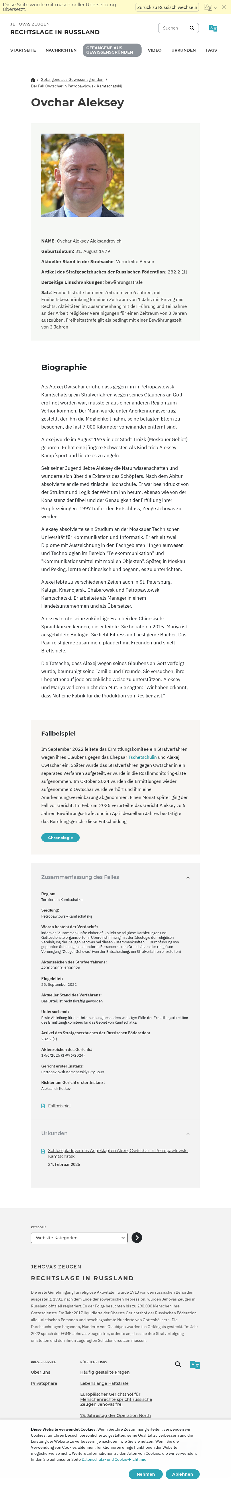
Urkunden (183, 50)
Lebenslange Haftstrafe (104, 1383)
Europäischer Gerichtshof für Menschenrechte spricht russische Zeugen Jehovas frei (116, 1399)
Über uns (40, 1372)
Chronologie (60, 837)
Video (155, 50)
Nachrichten (61, 50)
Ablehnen (182, 1474)
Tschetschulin (142, 757)
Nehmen (146, 1474)
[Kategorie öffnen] (137, 1238)
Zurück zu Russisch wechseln (167, 7)
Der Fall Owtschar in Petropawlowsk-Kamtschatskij (76, 86)
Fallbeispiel (59, 1106)
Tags (211, 50)
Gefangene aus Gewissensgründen (109, 50)
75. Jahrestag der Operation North (115, 1415)
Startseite (23, 50)
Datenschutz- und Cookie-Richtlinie (114, 1459)
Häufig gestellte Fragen (105, 1372)
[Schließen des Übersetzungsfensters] (224, 7)
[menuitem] (23, 50)
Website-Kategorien (57, 1237)
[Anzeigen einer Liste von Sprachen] (210, 7)
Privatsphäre (44, 1383)
